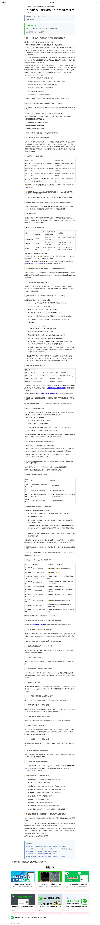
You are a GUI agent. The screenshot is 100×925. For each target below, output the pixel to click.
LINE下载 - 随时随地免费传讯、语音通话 (4, 2)
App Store (18, 917)
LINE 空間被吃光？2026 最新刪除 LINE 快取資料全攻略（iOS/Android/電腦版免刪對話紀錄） (50, 849)
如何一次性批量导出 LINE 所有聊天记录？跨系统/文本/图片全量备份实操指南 (46, 856)
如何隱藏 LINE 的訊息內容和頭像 (56, 388)
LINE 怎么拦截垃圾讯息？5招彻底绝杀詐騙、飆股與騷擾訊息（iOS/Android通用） (48, 846)
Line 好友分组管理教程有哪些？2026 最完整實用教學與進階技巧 (31, 861)
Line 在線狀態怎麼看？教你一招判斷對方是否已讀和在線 (29, 863)
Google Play (27, 917)
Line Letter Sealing (39, 624)
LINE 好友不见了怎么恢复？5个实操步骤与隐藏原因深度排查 (42, 851)
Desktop (34, 917)
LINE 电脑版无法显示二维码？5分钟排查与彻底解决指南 (41, 854)
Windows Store (43, 917)
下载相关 (51, 2)
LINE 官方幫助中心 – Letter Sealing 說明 (47, 393)
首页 (25, 6)
